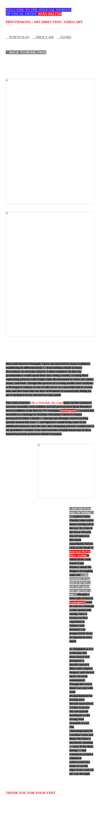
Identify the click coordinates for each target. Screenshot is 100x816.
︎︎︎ (34, 37)
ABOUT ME (45, 37)
